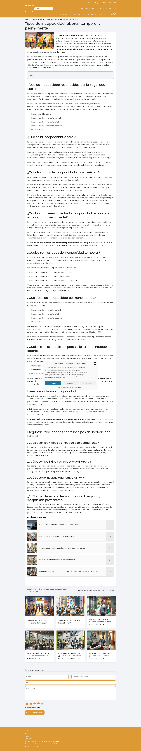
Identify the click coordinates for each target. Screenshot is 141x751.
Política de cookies (63, 387)
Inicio (90, 3)
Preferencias (87, 383)
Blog (96, 3)
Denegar (70, 383)
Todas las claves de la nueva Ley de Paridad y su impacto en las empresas (47, 590)
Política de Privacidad (76, 387)
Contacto (112, 3)
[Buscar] (51, 8)
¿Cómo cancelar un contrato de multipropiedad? (97, 8)
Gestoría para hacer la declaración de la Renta (78, 14)
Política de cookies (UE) (107, 14)
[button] (95, 363)
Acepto (53, 383)
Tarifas (103, 3)
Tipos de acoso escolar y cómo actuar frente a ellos (95, 590)
